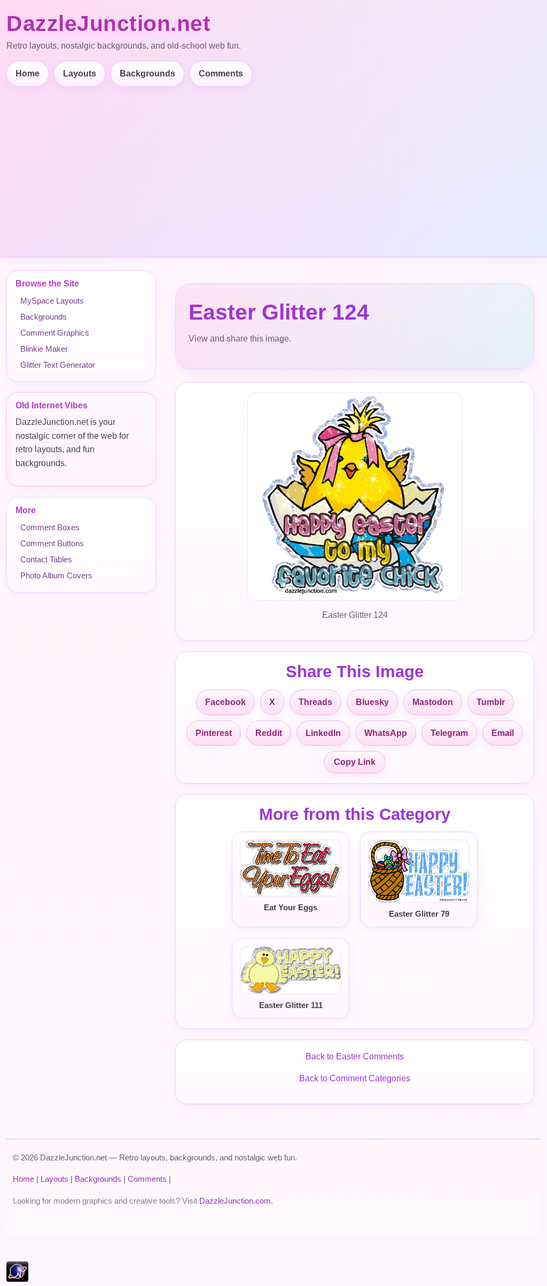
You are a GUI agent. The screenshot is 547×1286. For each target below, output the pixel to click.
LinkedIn (323, 733)
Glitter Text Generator (57, 364)
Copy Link (355, 761)
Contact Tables (46, 559)
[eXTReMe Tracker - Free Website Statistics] (17, 1278)
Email (502, 733)
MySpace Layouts (52, 300)
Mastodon (432, 702)
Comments (221, 73)
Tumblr (490, 702)
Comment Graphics (54, 332)
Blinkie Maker (44, 348)
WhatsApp (385, 733)
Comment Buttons (52, 543)
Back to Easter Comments (355, 1056)
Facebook (225, 702)
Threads (315, 702)
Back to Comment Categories (354, 1078)
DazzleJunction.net (108, 23)
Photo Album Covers (56, 575)
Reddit (268, 733)
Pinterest (214, 733)
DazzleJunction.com (235, 1200)
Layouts (79, 73)
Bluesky (372, 702)
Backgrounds (147, 73)
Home (27, 73)
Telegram (449, 733)
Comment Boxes (50, 527)
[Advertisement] (275, 167)
